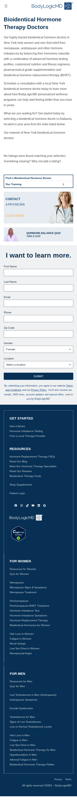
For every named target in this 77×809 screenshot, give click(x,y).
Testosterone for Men (22, 716)
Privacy (58, 779)
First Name (10, 266)
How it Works (17, 426)
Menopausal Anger (21, 653)
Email (7, 297)
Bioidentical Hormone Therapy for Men (33, 749)
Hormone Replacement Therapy (29, 620)
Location (9, 358)
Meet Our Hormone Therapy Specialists (33, 466)
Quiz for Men (17, 686)
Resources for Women (23, 569)
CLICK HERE (15, 215)
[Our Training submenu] (63, 184)
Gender (8, 343)
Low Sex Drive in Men (23, 744)
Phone (7, 312)
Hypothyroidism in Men (23, 754)
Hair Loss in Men (20, 735)
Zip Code (9, 327)
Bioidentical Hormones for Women (30, 625)
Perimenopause (19, 600)
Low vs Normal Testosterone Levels (31, 726)
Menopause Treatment (23, 592)
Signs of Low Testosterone (25, 721)
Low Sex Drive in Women (24, 648)
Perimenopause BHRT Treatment (29, 605)
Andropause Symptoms (23, 699)
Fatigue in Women (20, 638)
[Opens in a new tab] (18, 533)
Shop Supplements (21, 484)
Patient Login (17, 493)
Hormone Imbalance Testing (26, 431)
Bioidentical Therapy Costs (25, 476)
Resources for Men (21, 681)
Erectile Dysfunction (21, 708)
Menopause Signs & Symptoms (28, 587)
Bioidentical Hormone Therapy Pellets (32, 764)
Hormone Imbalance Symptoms (28, 615)
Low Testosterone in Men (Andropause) (33, 694)
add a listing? (52, 161)
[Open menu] (6, 6)
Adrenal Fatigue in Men (23, 759)
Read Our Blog (18, 461)
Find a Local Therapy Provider (27, 435)
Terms (68, 779)
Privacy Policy (39, 390)
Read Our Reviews (21, 471)
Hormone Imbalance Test (24, 610)
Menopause (17, 582)
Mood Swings (18, 643)
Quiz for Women (19, 573)
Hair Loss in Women (22, 633)
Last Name (10, 281)
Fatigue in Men (18, 740)
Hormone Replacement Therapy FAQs (32, 456)
